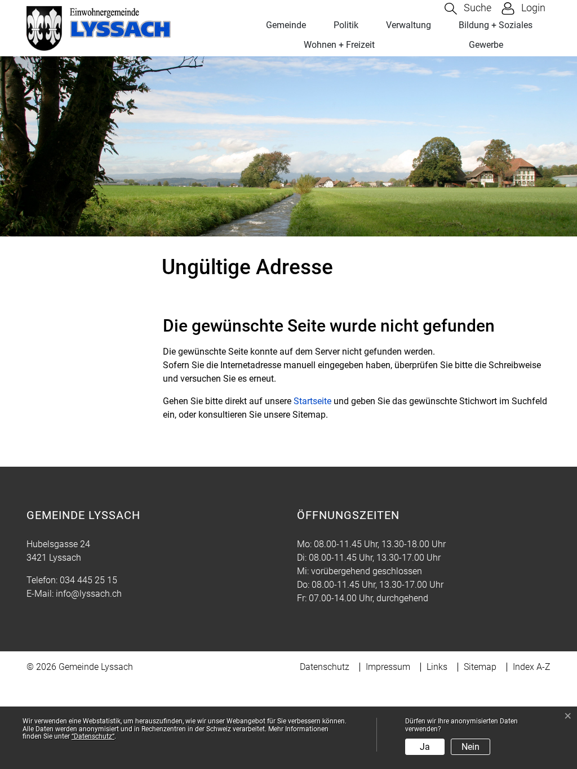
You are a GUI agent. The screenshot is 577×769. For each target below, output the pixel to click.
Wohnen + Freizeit (339, 44)
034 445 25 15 (88, 580)
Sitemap (480, 666)
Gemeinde (286, 25)
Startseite (312, 401)
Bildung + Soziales (495, 25)
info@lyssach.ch (89, 593)
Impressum (388, 666)
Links (437, 666)
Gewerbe (486, 44)
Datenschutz (324, 666)
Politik (346, 25)
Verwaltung (408, 25)
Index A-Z (532, 666)
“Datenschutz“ (93, 736)
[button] (468, 8)
